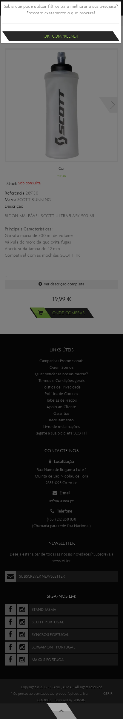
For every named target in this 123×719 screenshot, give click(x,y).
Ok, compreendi (61, 36)
